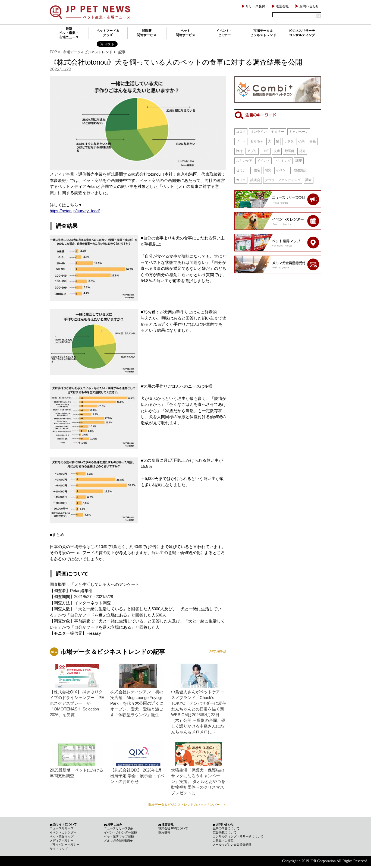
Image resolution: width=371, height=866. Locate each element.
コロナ (241, 132)
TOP (53, 52)
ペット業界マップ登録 (119, 836)
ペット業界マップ (62, 836)
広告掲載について (225, 832)
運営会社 (282, 6)
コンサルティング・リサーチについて (238, 836)
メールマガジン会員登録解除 (232, 844)
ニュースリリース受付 (119, 828)
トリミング (283, 161)
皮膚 (276, 151)
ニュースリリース (62, 828)
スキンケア (244, 161)
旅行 (239, 151)
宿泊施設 (300, 170)
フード (241, 141)
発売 (302, 151)
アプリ (252, 151)
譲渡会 (255, 180)
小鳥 (301, 141)
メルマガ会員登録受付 (119, 840)
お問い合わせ (309, 6)
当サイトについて (65, 824)
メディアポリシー (62, 840)
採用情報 (164, 832)
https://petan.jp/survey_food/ (75, 210)
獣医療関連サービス (146, 33)
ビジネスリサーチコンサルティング (302, 33)
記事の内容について (226, 828)
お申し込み (114, 824)
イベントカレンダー (63, 832)
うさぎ (289, 141)
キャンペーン (299, 132)
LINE (265, 151)
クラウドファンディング (283, 180)
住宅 (257, 170)
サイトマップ (59, 848)
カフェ (241, 180)
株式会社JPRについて (173, 828)
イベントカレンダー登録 (120, 832)
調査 (308, 180)
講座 (298, 161)
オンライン (258, 132)
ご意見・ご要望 (223, 840)
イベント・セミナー (224, 33)
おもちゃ (256, 141)
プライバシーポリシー (65, 844)
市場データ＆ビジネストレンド (263, 33)
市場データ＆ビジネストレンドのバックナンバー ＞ (187, 805)
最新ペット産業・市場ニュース (69, 33)
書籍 (312, 141)
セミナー (277, 132)
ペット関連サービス (185, 33)
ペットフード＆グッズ (107, 33)
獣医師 (289, 151)
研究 (268, 170)
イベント (263, 161)
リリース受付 (255, 6)
